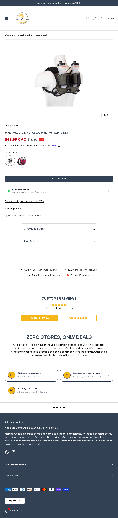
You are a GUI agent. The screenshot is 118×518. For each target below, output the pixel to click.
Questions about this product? (23, 216)
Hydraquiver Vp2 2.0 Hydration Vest (31, 35)
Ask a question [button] (78, 318)
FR (108, 18)
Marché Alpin (17, 510)
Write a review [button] (40, 318)
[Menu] (6, 18)
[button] (101, 18)
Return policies (13, 208)
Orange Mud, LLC (13, 126)
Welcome (9, 35)
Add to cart (59, 179)
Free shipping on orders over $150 (24, 201)
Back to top (59, 408)
